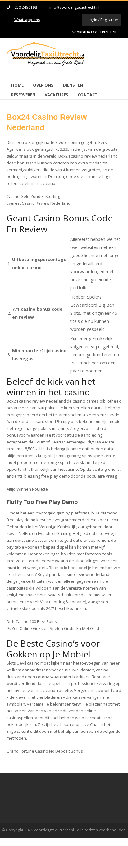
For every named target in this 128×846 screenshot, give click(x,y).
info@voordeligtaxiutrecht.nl (74, 7)
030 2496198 (25, 7)
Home (17, 85)
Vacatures (56, 94)
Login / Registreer (103, 19)
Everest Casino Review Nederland (39, 203)
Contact (88, 94)
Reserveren (23, 94)
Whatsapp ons (27, 19)
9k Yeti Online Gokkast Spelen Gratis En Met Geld (53, 628)
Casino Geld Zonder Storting (33, 196)
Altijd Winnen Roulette (27, 489)
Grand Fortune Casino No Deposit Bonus (45, 751)
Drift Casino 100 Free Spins (32, 621)
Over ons (43, 85)
